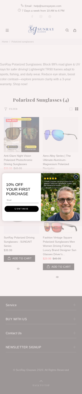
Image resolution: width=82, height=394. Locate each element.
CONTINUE (21, 208)
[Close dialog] (76, 177)
